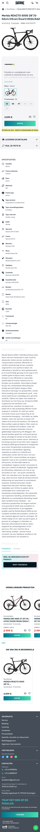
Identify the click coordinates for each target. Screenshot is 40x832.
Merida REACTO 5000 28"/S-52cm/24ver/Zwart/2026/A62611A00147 (17, 682)
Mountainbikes (8, 616)
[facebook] (3, 757)
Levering (5, 727)
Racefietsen (11, 9)
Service (5, 720)
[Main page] (20, 3)
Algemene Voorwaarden (11, 744)
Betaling (5, 724)
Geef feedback (20, 565)
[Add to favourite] (34, 116)
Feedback (6, 549)
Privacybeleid (7, 734)
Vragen (16, 549)
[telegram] (7, 757)
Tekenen (20, 815)
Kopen (20, 123)
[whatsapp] (16, 757)
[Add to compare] (30, 116)
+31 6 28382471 (10, 773)
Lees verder (8, 82)
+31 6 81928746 (10, 770)
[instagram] (11, 757)
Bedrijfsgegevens (9, 741)
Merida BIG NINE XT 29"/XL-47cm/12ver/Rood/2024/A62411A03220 (17, 620)
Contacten (6, 730)
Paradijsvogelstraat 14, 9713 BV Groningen (18, 793)
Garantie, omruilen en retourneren (15, 737)
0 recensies (15, 23)
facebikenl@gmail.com (11, 780)
